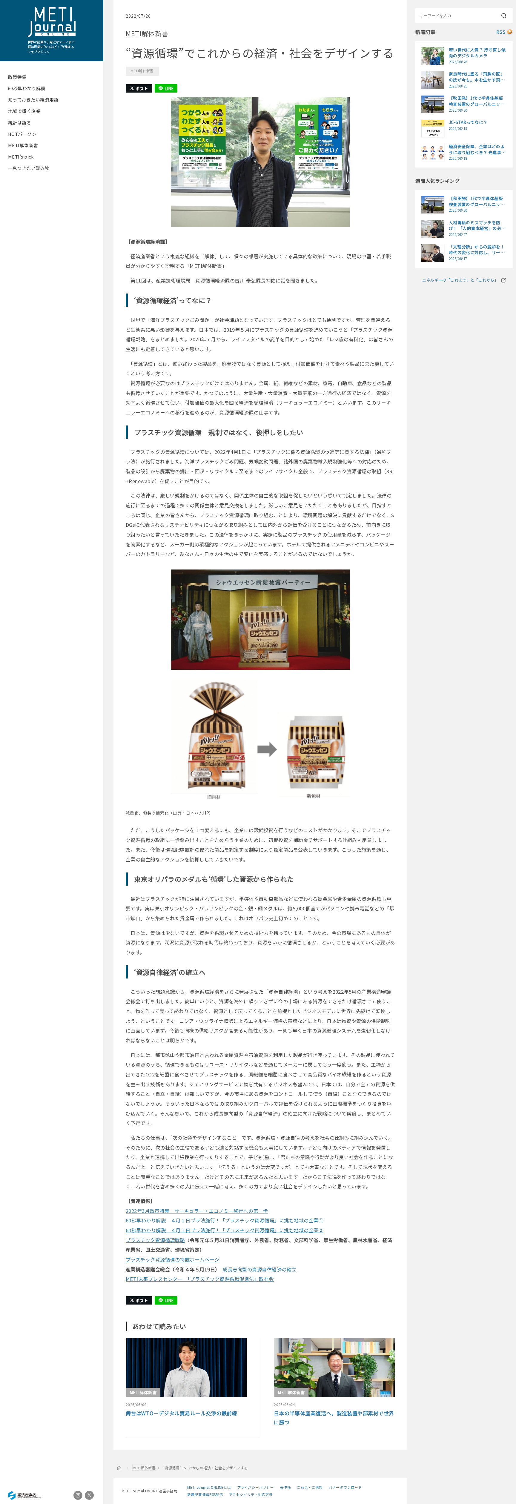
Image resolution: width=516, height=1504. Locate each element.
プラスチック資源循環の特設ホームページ (172, 1259)
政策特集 (17, 77)
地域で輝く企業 (24, 111)
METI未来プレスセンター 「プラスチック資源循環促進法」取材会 (200, 1278)
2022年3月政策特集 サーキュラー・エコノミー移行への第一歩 (197, 1210)
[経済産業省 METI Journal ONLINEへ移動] (119, 1468)
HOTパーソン (22, 134)
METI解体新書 (23, 145)
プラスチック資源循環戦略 (155, 1240)
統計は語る (19, 122)
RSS (501, 32)
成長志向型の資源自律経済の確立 (259, 1269)
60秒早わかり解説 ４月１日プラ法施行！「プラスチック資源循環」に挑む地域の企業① (224, 1220)
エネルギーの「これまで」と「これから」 (460, 280)
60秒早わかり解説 (26, 88)
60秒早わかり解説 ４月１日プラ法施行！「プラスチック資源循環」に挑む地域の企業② (224, 1230)
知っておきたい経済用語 (33, 99)
